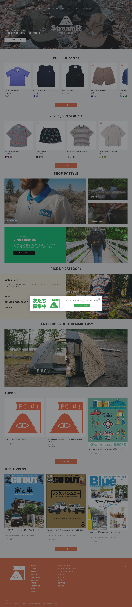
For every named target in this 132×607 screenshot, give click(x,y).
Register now (82, 305)
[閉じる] (99, 299)
